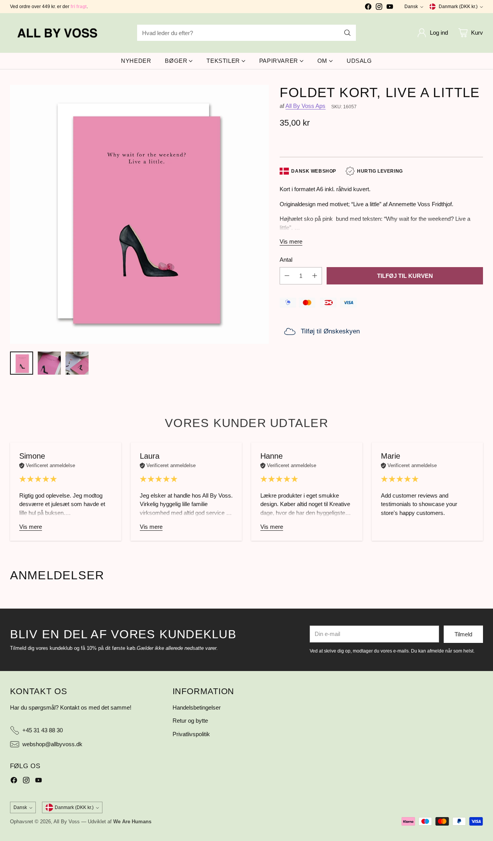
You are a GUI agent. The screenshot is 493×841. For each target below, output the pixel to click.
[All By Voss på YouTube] (390, 8)
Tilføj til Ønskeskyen (330, 331)
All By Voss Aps (305, 106)
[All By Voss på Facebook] (368, 8)
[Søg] (347, 33)
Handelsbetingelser (197, 707)
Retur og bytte (190, 720)
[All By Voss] (58, 33)
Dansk (411, 6)
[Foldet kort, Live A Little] (139, 214)
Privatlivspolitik (191, 734)
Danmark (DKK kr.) (458, 6)
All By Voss (67, 821)
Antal (286, 259)
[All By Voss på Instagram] (379, 8)
